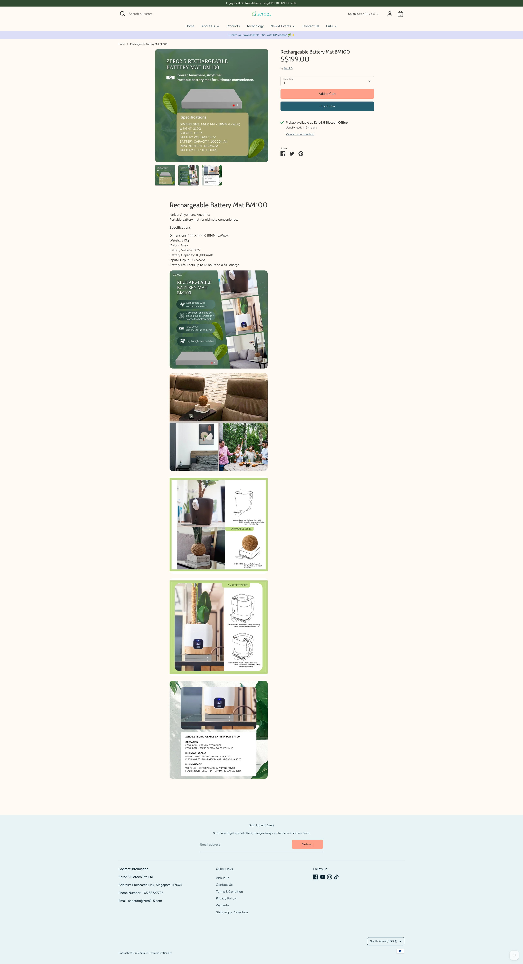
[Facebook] (315, 877)
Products (233, 26)
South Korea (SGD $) (361, 14)
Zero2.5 (288, 68)
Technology (255, 26)
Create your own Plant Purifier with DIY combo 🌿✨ (261, 35)
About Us (208, 26)
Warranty (222, 905)
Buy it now (327, 106)
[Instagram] (329, 877)
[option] (211, 107)
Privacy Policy (226, 898)
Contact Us (311, 26)
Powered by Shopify (161, 953)
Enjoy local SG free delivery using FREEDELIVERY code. (261, 3)
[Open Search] (122, 14)
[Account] (390, 14)
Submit (307, 844)
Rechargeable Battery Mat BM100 (149, 44)
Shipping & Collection (232, 912)
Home (190, 26)
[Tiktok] (336, 877)
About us (222, 878)
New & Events (281, 26)
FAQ (329, 26)
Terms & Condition (229, 892)
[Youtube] (322, 877)
